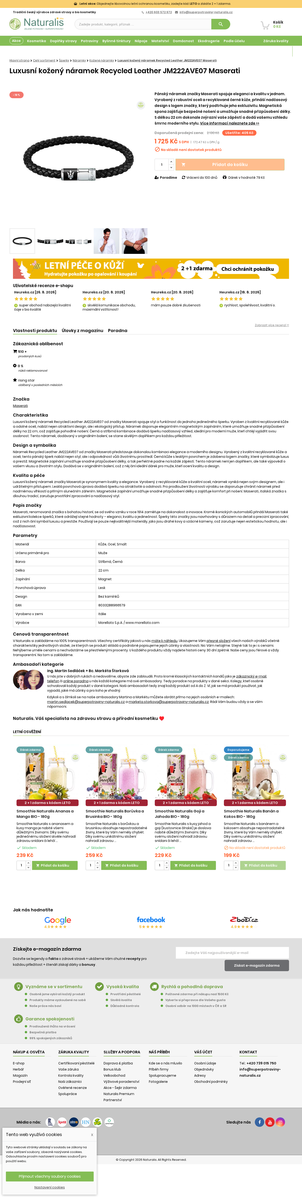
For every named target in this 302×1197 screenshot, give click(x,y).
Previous (16, 158)
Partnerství (113, 1100)
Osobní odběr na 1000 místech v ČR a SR (195, 1006)
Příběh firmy (158, 1069)
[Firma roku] (151, 1140)
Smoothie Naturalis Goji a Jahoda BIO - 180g (179, 813)
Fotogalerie (158, 1081)
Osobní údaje (205, 1063)
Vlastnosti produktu (35, 330)
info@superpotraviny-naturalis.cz (206, 12)
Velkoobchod (114, 1075)
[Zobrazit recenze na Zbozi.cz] (244, 920)
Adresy (200, 1075)
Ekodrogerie (209, 41)
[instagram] (280, 1122)
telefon (53, 681)
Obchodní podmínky (211, 1081)
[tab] (35, 330)
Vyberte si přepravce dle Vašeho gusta (195, 1000)
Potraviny (89, 41)
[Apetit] (62, 1122)
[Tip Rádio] (97, 1122)
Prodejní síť (22, 1081)
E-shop (19, 1063)
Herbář (18, 1069)
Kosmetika (36, 41)
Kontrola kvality (71, 1075)
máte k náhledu (164, 640)
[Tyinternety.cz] (109, 1122)
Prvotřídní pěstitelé (125, 994)
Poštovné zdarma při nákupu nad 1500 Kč (197, 994)
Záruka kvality (276, 41)
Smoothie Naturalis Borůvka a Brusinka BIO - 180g (115, 813)
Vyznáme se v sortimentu (53, 987)
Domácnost (183, 41)
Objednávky (204, 1069)
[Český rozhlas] (50, 1122)
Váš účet (203, 1052)
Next (140, 158)
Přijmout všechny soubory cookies (50, 1176)
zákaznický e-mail (251, 676)
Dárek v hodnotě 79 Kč (246, 177)
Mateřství (160, 41)
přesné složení (219, 640)
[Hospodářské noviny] (85, 1122)
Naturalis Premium (119, 1094)
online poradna (75, 681)
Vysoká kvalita (122, 987)
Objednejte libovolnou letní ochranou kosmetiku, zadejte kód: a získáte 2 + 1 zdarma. (155, 4)
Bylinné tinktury (116, 41)
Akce (16, 40)
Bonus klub (112, 1069)
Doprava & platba (118, 1063)
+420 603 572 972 (159, 12)
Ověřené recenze (72, 1087)
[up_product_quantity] (28, 863)
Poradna (117, 330)
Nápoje (141, 41)
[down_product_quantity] (28, 867)
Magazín (280, 51)
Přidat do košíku (214, 164)
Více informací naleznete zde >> (229, 123)
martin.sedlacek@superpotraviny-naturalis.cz (86, 701)
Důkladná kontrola (124, 1006)
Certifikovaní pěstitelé (76, 1063)
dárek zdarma (30, 750)
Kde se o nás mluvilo (165, 1063)
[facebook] (259, 1122)
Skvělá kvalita (121, 1000)
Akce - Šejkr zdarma (120, 1087)
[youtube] (270, 1122)
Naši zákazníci (70, 1081)
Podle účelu (234, 41)
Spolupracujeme (162, 1075)
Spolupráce (67, 1094)
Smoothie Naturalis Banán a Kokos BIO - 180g (251, 813)
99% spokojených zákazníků (50, 1038)
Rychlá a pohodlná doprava (192, 987)
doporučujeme (238, 750)
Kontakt (248, 1052)
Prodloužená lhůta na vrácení (52, 1026)
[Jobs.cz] (74, 1122)
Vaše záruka (68, 1069)
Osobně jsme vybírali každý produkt (57, 994)
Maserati (20, 405)
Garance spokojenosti (49, 1019)
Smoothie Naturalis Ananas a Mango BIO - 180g (45, 813)
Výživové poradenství (121, 1081)
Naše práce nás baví (45, 1006)
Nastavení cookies (49, 1187)
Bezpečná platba (42, 1032)
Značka (21, 399)
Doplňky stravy (63, 41)
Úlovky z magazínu (82, 330)
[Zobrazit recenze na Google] (58, 920)
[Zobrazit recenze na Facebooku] (151, 920)
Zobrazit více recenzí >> (272, 325)
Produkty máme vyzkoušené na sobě (57, 1000)
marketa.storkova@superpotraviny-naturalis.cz (169, 701)
